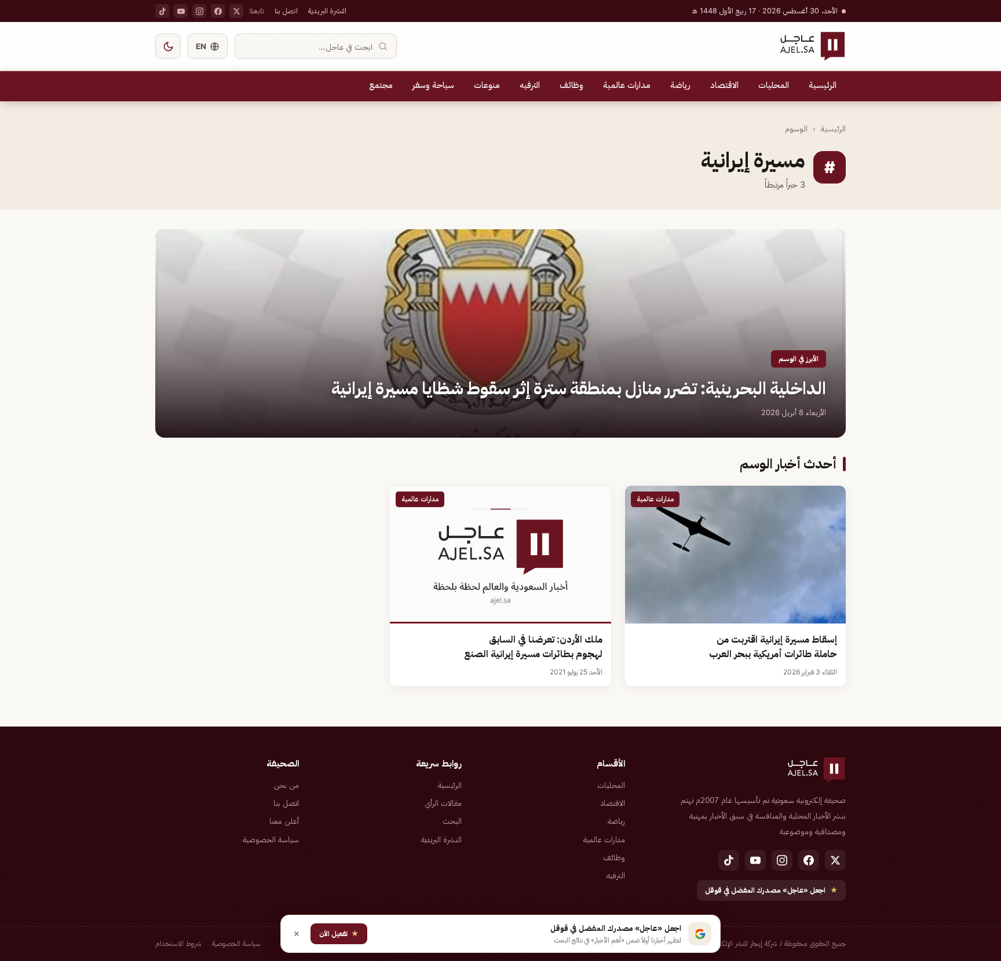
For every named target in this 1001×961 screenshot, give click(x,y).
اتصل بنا (286, 10)
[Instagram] (199, 11)
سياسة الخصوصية (271, 839)
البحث (452, 821)
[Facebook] (218, 11)
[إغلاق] (297, 934)
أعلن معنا (284, 821)
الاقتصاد (724, 85)
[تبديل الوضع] (168, 46)
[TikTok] (162, 11)
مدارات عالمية (627, 85)
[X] (236, 11)
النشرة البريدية (327, 10)
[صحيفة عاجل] (812, 46)
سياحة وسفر (433, 85)
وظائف (571, 85)
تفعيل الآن (339, 933)
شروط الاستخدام (178, 943)
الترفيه (530, 85)
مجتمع (381, 85)
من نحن (286, 785)
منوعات (487, 85)
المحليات (773, 85)
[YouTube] (181, 11)
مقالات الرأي (443, 803)
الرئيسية (822, 85)
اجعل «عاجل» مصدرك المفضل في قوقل (771, 890)
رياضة (680, 85)
